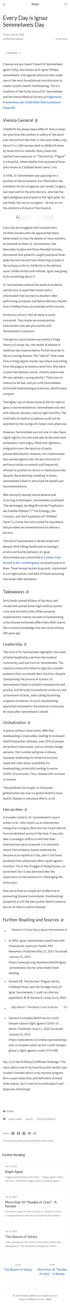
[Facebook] (19, 1133)
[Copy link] (34, 1133)
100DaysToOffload (46, 1119)
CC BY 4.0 (35, 1140)
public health (15, 1119)
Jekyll (48, 1299)
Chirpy (31, 1299)
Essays (10, 1111)
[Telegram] (24, 1133)
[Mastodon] (29, 1133)
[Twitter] (13, 1133)
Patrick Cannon (14, 38)
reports (29, 1119)
